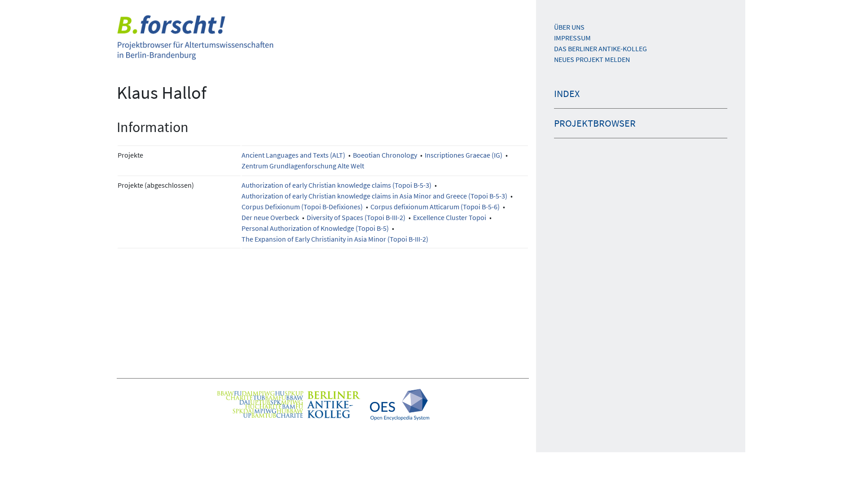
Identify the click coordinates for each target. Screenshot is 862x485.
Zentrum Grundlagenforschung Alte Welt (303, 165)
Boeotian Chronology (385, 154)
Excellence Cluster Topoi (449, 217)
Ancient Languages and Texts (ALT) (293, 154)
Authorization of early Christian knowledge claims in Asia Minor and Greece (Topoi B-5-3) (374, 195)
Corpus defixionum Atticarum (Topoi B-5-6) (435, 206)
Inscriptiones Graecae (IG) (463, 154)
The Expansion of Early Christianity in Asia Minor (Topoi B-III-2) (335, 238)
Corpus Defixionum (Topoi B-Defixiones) (302, 206)
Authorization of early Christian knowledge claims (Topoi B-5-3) (336, 185)
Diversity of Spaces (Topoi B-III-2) (356, 217)
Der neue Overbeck (270, 217)
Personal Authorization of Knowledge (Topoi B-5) (315, 228)
